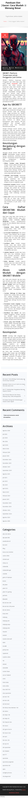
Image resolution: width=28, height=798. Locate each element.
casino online (6, 555)
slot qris (12, 67)
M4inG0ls (5, 67)
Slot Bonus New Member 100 (10, 707)
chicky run (5, 563)
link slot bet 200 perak (8, 606)
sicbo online (6, 686)
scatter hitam (6, 671)
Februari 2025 (6, 495)
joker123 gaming (7, 592)
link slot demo (6, 610)
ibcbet (4, 581)
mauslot (5, 631)
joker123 (5, 588)
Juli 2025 (5, 477)
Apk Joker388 (6, 537)
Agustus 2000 (6, 521)
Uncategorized (7, 776)
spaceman (5, 758)
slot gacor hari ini (7, 729)
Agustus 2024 (6, 517)
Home (5, 21)
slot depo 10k (6, 715)
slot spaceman (6, 747)
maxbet (5, 635)
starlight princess (7, 772)
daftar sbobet (20, 67)
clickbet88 (5, 566)
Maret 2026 (6, 448)
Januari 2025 (6, 499)
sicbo (4, 678)
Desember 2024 (7, 503)
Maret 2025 (6, 492)
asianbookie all (6, 541)
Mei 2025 (5, 485)
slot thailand (6, 751)
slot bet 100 (6, 696)
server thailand (7, 675)
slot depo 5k (6, 718)
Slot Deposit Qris (7, 722)
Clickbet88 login (7, 570)
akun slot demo (7, 534)
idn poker (5, 584)
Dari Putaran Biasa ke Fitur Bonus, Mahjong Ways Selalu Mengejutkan (12, 395)
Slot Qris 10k (6, 740)
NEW (4, 642)
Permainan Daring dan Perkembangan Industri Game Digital (13, 400)
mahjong (5, 617)
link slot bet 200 (7, 602)
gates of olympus (7, 577)
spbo (4, 769)
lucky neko (5, 613)
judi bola (5, 595)
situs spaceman (7, 693)
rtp (3, 660)
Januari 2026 (6, 456)
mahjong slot (6, 620)
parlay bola (5, 649)
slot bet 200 (6, 700)
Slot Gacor (5, 725)
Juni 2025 (5, 481)
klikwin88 (5, 599)
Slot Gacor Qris (7, 733)
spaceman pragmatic (8, 762)
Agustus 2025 (6, 474)
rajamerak (5, 653)
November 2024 (7, 506)
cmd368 (5, 573)
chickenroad (6, 559)
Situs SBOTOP (6, 689)
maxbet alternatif (7, 639)
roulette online (6, 657)
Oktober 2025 (6, 467)
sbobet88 (8, 69)
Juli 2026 (5, 434)
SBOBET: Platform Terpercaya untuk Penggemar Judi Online (12, 75)
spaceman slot (6, 765)
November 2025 (7, 463)
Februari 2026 (6, 452)
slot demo (5, 711)
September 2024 (7, 513)
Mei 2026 (5, 441)
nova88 (5, 646)
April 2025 (5, 488)
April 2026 (5, 445)
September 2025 (7, 470)
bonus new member (8, 552)
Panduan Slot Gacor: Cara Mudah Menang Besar (13, 5)
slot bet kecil (6, 704)
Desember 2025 (7, 459)
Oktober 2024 (6, 510)
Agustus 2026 (6, 430)
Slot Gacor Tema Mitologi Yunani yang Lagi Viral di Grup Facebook (14, 379)
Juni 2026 (5, 438)
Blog (4, 548)
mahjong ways (6, 624)
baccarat (5, 545)
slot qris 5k (6, 744)
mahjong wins (6, 628)
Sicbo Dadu (6, 682)
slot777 (5, 754)
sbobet (4, 69)
